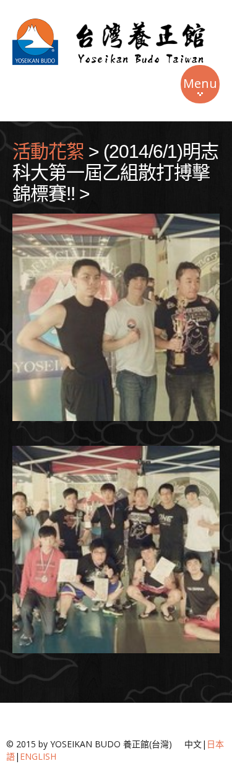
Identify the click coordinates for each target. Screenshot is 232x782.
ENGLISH (38, 756)
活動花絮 (48, 151)
